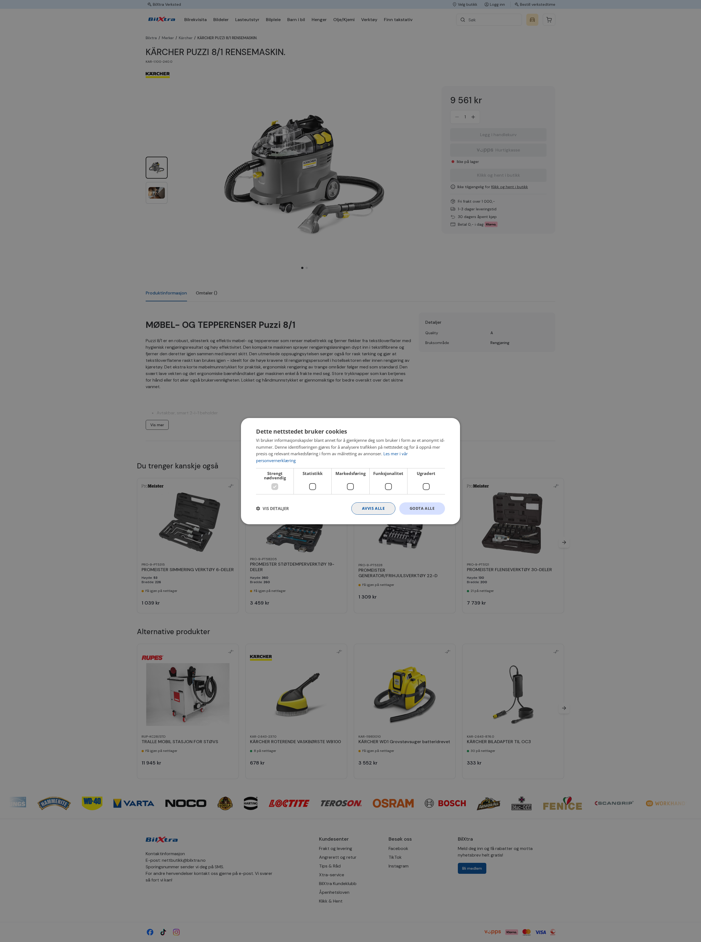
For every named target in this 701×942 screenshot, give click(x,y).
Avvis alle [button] (373, 508)
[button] (272, 508)
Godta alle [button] (422, 508)
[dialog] (350, 471)
